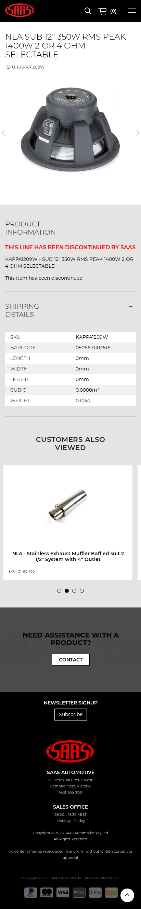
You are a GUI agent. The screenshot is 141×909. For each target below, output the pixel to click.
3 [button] (76, 592)
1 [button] (60, 592)
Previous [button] (3, 133)
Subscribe (70, 714)
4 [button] (83, 592)
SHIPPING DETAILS (22, 310)
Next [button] (137, 133)
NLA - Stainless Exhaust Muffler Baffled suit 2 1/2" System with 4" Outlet (68, 556)
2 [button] (68, 592)
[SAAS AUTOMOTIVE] (19, 10)
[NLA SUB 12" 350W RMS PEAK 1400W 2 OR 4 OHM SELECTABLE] (70, 129)
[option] (70, 129)
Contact (70, 660)
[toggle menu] (132, 13)
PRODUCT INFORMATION (30, 228)
